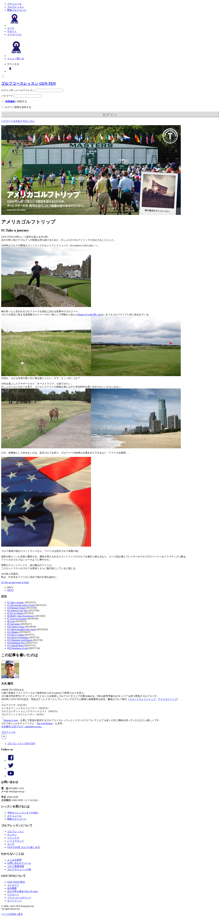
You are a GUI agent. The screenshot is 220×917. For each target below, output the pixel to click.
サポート (12, 31)
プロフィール (8, 732)
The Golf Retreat (45, 723)
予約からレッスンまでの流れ (22, 812)
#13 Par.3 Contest (15, 634)
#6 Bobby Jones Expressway (21, 616)
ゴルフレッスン (15, 7)
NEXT (10, 590)
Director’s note (11, 720)
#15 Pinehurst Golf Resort (19, 640)
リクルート (13, 894)
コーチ (10, 28)
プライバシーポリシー (19, 897)
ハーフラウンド (15, 841)
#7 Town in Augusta (16, 618)
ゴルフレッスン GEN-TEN (21, 743)
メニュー (12, 58)
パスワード (7, 96)
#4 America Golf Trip (17, 610)
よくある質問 (14, 860)
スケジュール (14, 4)
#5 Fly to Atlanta (15, 613)
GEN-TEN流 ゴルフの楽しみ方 (23, 847)
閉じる (20, 58)
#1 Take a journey (15, 602)
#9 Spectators (13, 624)
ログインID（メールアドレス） (18, 90)
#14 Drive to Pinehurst (18, 637)
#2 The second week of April (15, 582)
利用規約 (10, 101)
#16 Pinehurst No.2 (16, 643)
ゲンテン (12, 834)
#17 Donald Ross (15, 645)
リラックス (13, 838)
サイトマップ (14, 901)
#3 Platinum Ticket (16, 608)
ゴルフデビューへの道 (19, 869)
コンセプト (13, 885)
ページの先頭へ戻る (12, 914)
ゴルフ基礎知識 (15, 866)
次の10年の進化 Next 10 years (22, 891)
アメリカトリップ (167, 699)
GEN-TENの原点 (16, 882)
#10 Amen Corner (15, 626)
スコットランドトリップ (142, 699)
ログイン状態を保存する (17, 107)
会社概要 (12, 888)
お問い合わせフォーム (19, 863)
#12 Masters (13, 632)
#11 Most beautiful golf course (21, 629)
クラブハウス (14, 34)
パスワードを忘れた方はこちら (18, 121)
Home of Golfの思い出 (89, 314)
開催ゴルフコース (16, 10)
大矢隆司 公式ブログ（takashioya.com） (22, 726)
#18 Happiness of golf (17, 648)
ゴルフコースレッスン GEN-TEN (28, 83)
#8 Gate (11, 621)
